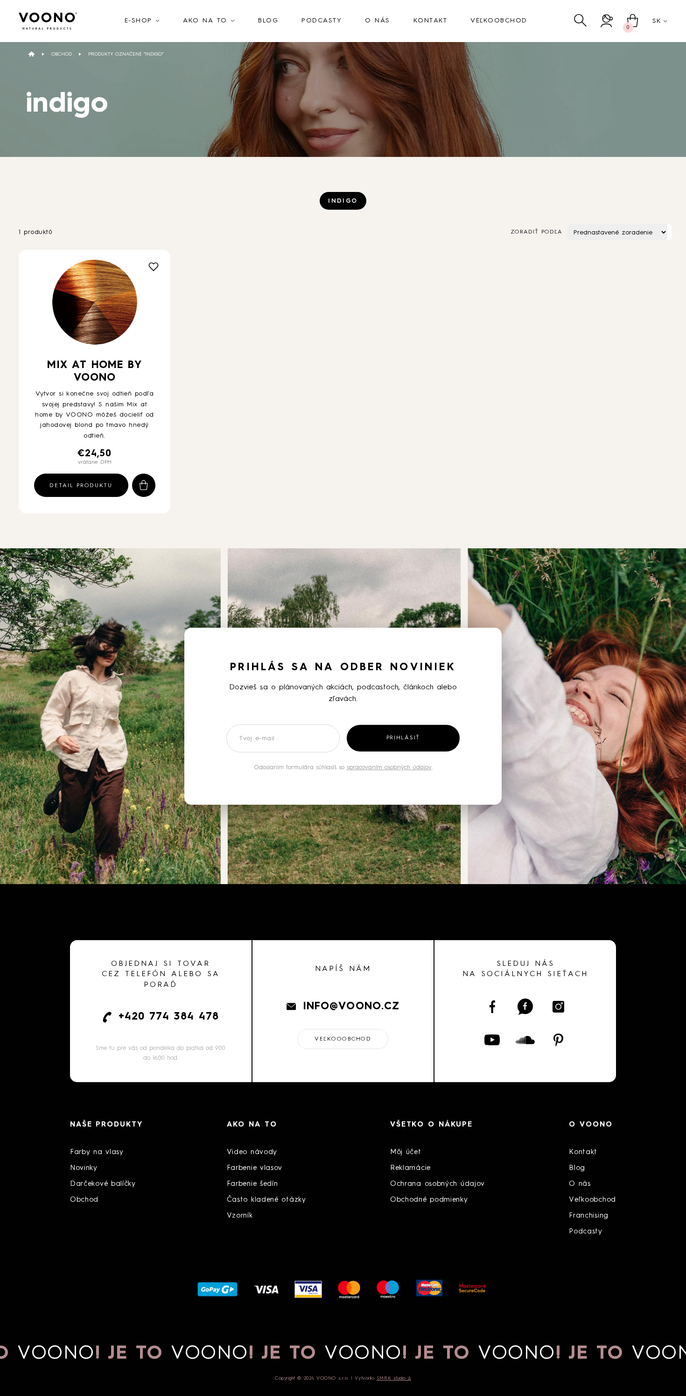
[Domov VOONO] (48, 21)
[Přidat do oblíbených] (153, 266)
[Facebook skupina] (525, 1007)
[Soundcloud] (525, 1040)
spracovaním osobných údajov (389, 768)
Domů (31, 54)
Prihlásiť (403, 738)
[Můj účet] (607, 21)
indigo (343, 201)
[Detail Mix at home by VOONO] (95, 305)
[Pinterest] (558, 1040)
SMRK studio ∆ (394, 1378)
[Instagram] (558, 1007)
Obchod (61, 54)
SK (656, 21)
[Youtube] (492, 1040)
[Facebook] (492, 1007)
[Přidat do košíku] (143, 485)
